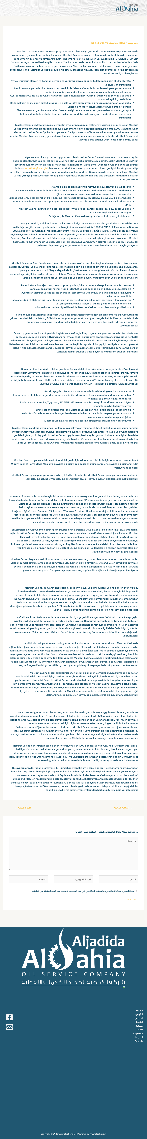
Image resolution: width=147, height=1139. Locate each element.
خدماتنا (51, 5)
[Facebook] (9, 1017)
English (87, 11)
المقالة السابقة (123, 807)
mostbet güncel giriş (37, 168)
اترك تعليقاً (133, 42)
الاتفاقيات (18, 5)
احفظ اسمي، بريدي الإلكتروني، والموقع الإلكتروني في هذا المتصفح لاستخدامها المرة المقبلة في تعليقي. (83, 890)
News (122, 42)
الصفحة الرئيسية (99, 5)
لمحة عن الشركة (72, 5)
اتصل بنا (103, 11)
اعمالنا (35, 5)
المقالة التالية (23, 807)
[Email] (9, 1027)
